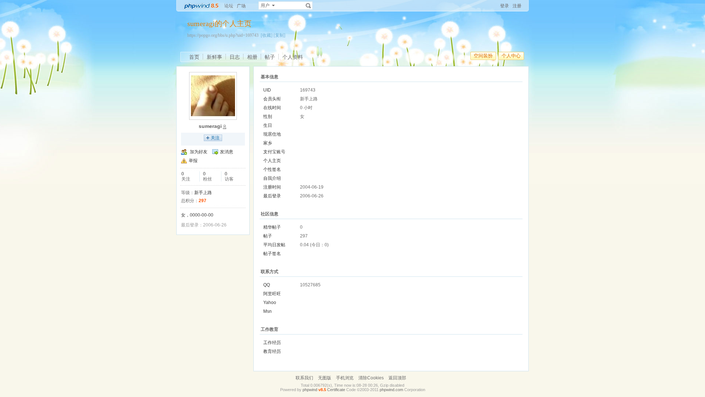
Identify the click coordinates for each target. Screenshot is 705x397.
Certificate (336, 389)
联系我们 (304, 377)
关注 (215, 137)
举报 (193, 160)
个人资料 (292, 57)
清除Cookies (371, 377)
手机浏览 (345, 377)
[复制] (279, 35)
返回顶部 (397, 377)
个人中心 (511, 55)
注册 (517, 6)
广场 (241, 6)
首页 (194, 57)
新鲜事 (214, 57)
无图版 (324, 377)
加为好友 (198, 151)
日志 (234, 57)
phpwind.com (391, 389)
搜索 (308, 5)
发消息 (226, 151)
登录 (504, 6)
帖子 (270, 57)
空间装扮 (483, 55)
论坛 (228, 6)
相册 (252, 57)
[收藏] (266, 35)
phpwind (310, 389)
